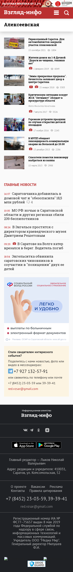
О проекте (18, 486)
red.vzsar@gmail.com (23, 389)
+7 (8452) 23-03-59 (21, 383)
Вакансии (38, 486)
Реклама (56, 486)
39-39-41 (49, 383)
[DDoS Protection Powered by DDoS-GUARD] (36, 566)
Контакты (18, 490)
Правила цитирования (45, 490)
